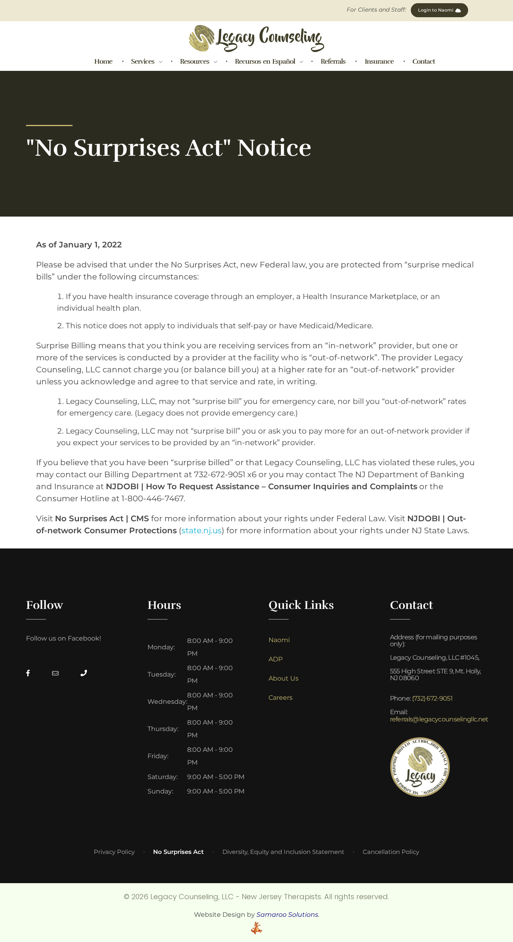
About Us (284, 678)
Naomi (279, 640)
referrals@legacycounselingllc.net (439, 719)
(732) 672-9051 (432, 698)
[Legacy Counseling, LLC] (256, 38)
